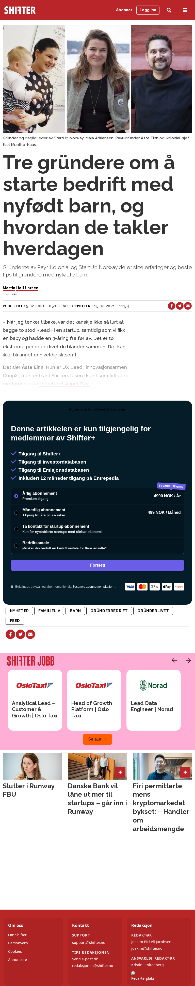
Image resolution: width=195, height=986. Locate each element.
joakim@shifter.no (146, 948)
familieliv (49, 611)
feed (15, 620)
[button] (173, 660)
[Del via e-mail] (188, 306)
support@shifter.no (88, 942)
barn (75, 611)
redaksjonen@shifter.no (92, 965)
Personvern (18, 943)
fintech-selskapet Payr (64, 383)
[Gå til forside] (29, 10)
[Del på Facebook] (171, 306)
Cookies (15, 951)
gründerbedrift (109, 611)
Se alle (94, 739)
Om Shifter (17, 934)
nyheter (19, 611)
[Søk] (169, 10)
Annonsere (17, 959)
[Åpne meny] (185, 10)
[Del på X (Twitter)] (180, 306)
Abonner (124, 10)
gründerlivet (153, 611)
